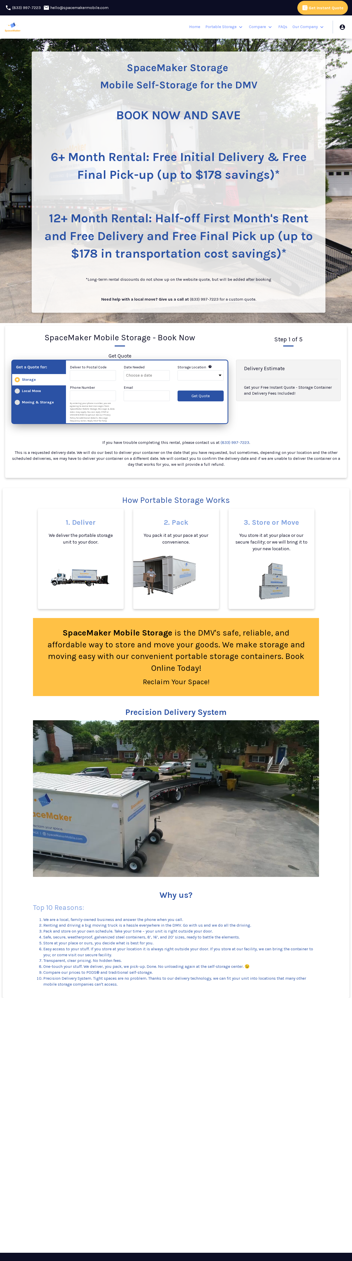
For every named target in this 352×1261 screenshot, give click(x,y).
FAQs (282, 26)
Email (128, 387)
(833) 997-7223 (235, 442)
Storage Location (192, 367)
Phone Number (82, 387)
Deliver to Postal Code (88, 367)
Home (194, 26)
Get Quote (200, 395)
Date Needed (134, 367)
